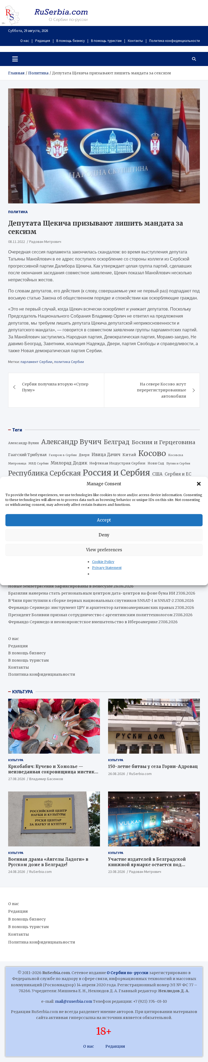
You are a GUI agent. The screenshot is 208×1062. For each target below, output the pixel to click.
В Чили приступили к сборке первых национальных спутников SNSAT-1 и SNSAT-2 (91, 600)
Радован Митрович (45, 241)
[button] (199, 484)
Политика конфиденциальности (174, 40)
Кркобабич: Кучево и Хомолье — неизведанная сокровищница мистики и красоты (53, 772)
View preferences (104, 549)
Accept (104, 520)
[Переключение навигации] (15, 59)
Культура (15, 760)
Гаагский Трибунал (27, 455)
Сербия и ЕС (178, 474)
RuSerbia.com (140, 773)
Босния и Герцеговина (163, 442)
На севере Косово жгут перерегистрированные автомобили (161, 390)
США (157, 474)
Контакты (135, 40)
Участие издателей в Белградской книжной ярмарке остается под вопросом (147, 864)
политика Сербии (69, 361)
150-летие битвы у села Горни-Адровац (153, 766)
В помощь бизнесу (70, 40)
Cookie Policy (103, 562)
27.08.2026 (16, 778)
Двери (84, 455)
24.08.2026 (16, 871)
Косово (152, 453)
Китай (129, 454)
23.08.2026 (116, 871)
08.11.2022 (16, 241)
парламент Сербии (36, 361)
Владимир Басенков (46, 778)
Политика (18, 211)
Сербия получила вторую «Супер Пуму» (55, 387)
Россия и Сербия (116, 473)
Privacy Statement (107, 568)
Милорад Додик (69, 463)
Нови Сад (156, 463)
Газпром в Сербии (63, 455)
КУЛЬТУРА (22, 692)
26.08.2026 (116, 773)
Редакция (42, 40)
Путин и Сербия (178, 463)
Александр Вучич (71, 442)
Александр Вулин (23, 443)
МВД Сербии (38, 463)
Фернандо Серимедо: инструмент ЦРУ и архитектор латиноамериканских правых (91, 607)
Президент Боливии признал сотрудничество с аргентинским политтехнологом (90, 614)
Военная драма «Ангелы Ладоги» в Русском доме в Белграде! (48, 862)
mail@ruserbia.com (73, 1001)
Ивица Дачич (106, 454)
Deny (104, 534)
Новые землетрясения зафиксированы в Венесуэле (60, 586)
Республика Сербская (44, 473)
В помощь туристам (106, 40)
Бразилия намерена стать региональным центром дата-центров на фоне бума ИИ (91, 593)
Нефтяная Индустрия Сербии (117, 463)
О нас (24, 40)
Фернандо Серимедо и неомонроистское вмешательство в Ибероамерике (83, 621)
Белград (116, 442)
